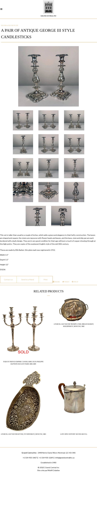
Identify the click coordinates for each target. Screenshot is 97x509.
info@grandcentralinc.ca (64, 458)
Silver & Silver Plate (9, 25)
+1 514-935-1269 (46, 458)
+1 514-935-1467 (30, 458)
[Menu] (1, 9)
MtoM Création (54, 470)
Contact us (8, 279)
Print (45, 279)
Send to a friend (27, 279)
